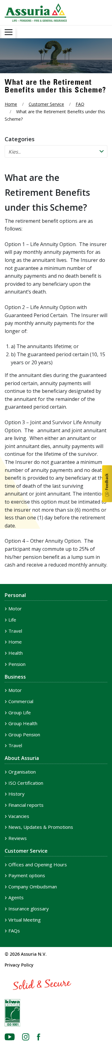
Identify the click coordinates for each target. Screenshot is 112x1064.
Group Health (22, 723)
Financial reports (26, 805)
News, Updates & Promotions (40, 827)
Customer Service (46, 104)
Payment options (26, 875)
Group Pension (24, 734)
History (16, 794)
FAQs (14, 930)
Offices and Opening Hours (37, 864)
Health (15, 653)
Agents (16, 897)
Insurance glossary (28, 908)
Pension (17, 664)
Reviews (17, 838)
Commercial (20, 701)
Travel (15, 631)
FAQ (80, 104)
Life (12, 620)
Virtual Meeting (24, 920)
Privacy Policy (19, 965)
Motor (15, 608)
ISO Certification (25, 783)
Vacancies (18, 816)
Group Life (19, 712)
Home (11, 104)
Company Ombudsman (32, 886)
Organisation (22, 772)
